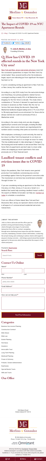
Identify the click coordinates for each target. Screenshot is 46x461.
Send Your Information (23, 315)
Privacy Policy (33, 449)
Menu (24, 459)
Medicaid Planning (7, 356)
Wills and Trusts (6, 372)
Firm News (4, 343)
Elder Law (4, 336)
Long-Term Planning (7, 352)
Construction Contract (8, 329)
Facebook (5, 43)
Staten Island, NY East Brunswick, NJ (25, 18)
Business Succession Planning (11, 326)
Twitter (15, 43)
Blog (6, 33)
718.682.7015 (26, 454)
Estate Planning (6, 339)
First (2, 274)
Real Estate (13, 248)
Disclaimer (25, 449)
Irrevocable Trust (6, 349)
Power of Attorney (7, 359)
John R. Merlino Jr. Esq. (22, 49)
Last (25, 274)
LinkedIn (25, 43)
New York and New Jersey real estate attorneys (18, 70)
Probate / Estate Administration (11, 362)
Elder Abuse (5, 333)
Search (39, 255)
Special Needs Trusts (8, 369)
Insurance (4, 346)
